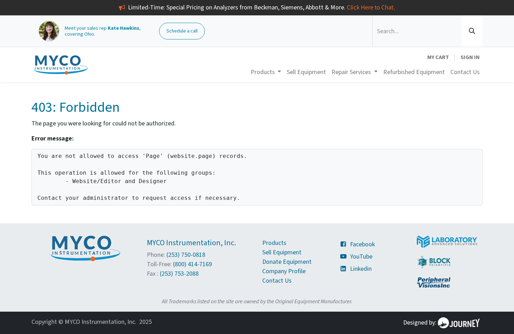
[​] (344, 244)
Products (274, 243)
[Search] (472, 31)
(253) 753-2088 (179, 273)
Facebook (362, 244)
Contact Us (277, 280)
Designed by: (420, 322)
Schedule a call (182, 31)
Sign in (470, 57)
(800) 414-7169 (192, 264)
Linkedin (361, 268)
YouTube (361, 256)
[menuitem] (306, 72)
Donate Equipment (287, 261)
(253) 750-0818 (185, 254)
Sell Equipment (281, 252)
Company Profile (284, 271)
